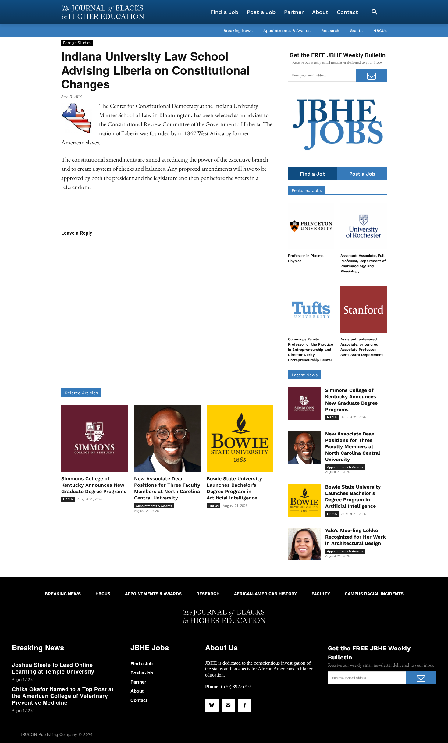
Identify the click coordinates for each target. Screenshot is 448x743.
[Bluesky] (212, 705)
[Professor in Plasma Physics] (311, 226)
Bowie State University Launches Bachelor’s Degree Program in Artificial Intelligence (234, 488)
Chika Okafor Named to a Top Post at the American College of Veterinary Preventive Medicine (63, 695)
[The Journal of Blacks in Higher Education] (102, 12)
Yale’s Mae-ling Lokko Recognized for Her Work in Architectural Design (355, 537)
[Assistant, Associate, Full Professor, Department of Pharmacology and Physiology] (363, 226)
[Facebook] (244, 705)
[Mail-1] (228, 705)
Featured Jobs (307, 190)
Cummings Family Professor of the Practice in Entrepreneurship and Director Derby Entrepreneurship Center (310, 349)
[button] (374, 12)
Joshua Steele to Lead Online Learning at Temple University (53, 668)
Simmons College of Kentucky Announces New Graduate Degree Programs (93, 485)
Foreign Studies (77, 42)
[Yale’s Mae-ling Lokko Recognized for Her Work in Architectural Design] (304, 544)
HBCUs (68, 499)
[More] (214, 210)
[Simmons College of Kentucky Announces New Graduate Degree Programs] (94, 438)
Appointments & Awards (154, 505)
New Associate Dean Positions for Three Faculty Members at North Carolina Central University (167, 488)
